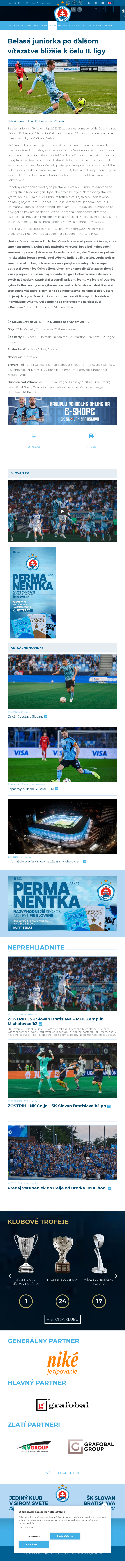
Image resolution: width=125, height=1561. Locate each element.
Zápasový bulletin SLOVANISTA (31, 789)
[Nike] (62, 1363)
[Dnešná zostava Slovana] (62, 681)
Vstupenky (32, 1183)
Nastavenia (34, 1536)
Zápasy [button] (43, 25)
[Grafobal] (62, 1404)
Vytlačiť (91, 446)
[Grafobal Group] (91, 1446)
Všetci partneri (62, 1473)
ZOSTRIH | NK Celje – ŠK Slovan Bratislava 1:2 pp (57, 1106)
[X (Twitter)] (96, 3)
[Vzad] (9, 1275)
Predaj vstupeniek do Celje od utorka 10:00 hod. (58, 1188)
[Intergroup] (34, 1446)
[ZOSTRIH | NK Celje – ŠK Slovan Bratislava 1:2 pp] (62, 1070)
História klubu (63, 1319)
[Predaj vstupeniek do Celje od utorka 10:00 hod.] (62, 1152)
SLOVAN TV (98, 25)
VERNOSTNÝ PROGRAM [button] (80, 25)
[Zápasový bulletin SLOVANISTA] (62, 754)
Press (21, 3)
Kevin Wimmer (38, 784)
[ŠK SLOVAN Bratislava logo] (62, 11)
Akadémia (62, 25)
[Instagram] (96, 9)
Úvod (9, 25)
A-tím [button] (35, 25)
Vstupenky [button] (25, 25)
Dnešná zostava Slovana (26, 716)
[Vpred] (115, 1275)
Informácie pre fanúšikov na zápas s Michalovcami (45, 861)
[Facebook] (89, 3)
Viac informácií (26, 1527)
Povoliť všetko (33, 1544)
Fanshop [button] (109, 25)
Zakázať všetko (65, 1536)
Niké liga (27, 712)
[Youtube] (103, 3)
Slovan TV (32, 1014)
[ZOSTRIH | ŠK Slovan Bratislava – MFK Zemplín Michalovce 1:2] (62, 983)
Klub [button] (16, 25)
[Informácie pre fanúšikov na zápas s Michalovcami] (62, 826)
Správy (52, 25)
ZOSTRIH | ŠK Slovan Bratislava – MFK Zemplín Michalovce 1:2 (56, 1021)
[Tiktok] (103, 9)
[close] (104, 1505)
